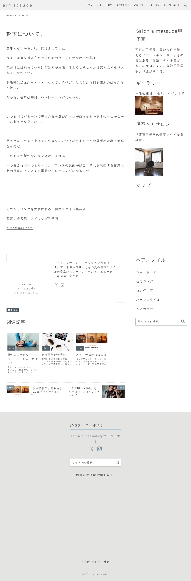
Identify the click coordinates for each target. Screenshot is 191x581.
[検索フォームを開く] (185, 5)
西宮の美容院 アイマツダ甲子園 (32, 218)
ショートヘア (146, 272)
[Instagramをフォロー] (62, 284)
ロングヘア (145, 290)
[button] (183, 321)
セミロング (145, 281)
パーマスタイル (148, 299)
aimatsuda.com (20, 228)
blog (14, 310)
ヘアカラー (145, 308)
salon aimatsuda (26, 286)
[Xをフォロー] (56, 284)
